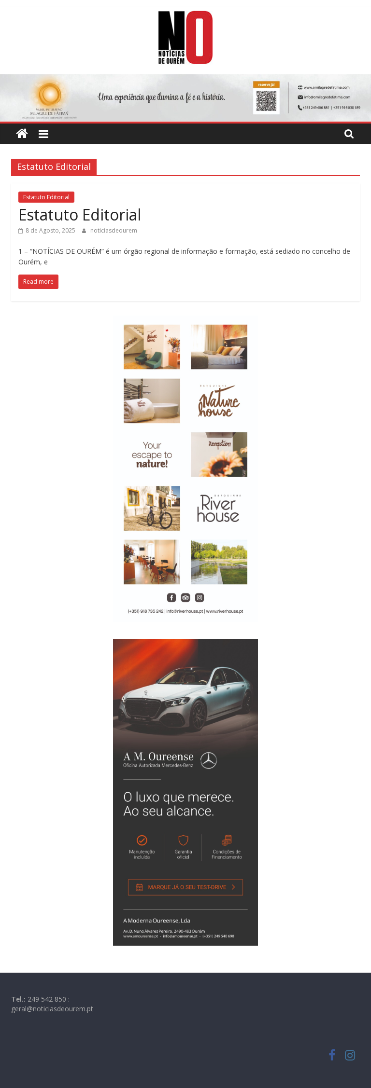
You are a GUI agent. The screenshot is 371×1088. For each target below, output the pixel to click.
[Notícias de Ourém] (22, 134)
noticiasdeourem (113, 230)
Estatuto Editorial (46, 197)
